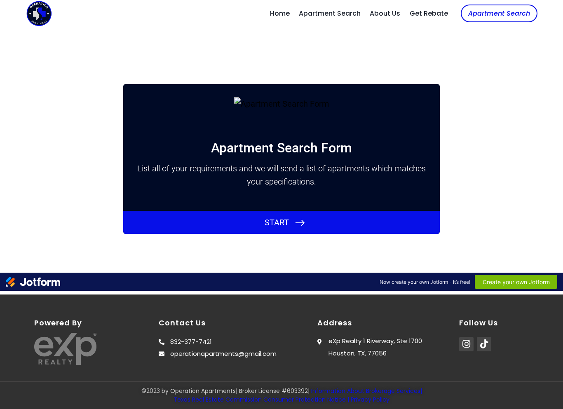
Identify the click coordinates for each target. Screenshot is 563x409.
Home (280, 13)
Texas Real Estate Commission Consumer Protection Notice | (262, 399)
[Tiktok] (484, 344)
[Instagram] (466, 344)
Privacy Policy (370, 399)
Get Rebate (429, 13)
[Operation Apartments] (39, 13)
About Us (385, 13)
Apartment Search (330, 13)
